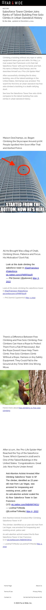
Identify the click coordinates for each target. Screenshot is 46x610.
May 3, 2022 (30, 298)
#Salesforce (11, 271)
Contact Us (7, 597)
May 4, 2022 (32, 511)
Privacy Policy (37, 591)
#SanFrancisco (32, 268)
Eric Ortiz (8, 21)
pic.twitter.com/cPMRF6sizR (19, 275)
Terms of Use (8, 591)
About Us (39, 586)
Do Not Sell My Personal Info (32, 597)
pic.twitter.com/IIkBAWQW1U (25, 504)
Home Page (8, 586)
